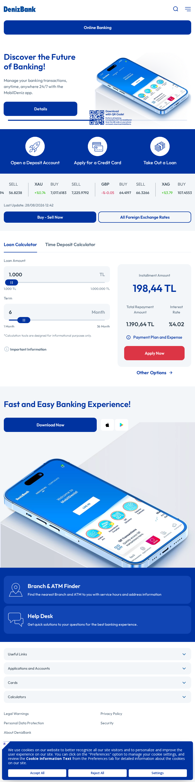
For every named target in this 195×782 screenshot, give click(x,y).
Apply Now (154, 353)
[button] (52, 120)
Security (107, 723)
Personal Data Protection (24, 723)
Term (8, 298)
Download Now (50, 424)
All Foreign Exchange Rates (145, 217)
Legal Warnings (16, 713)
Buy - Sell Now (50, 217)
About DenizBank (17, 732)
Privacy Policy (111, 713)
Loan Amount (14, 260)
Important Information (27, 349)
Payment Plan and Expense (157, 337)
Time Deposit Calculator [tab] (70, 244)
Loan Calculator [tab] (20, 244)
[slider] (11, 282)
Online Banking (97, 27)
